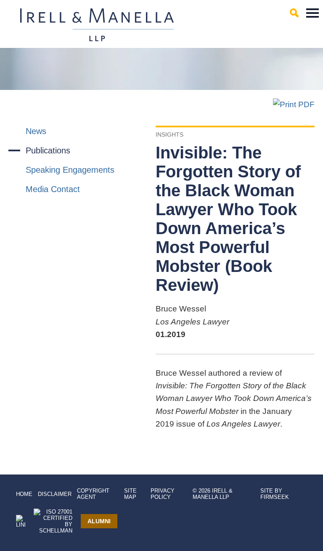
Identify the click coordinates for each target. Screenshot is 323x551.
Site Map (130, 494)
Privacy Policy (163, 494)
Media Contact (53, 189)
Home (24, 494)
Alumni (99, 521)
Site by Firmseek (274, 494)
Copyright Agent (93, 494)
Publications (48, 150)
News (36, 131)
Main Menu (312, 13)
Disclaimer (54, 494)
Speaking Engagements (70, 169)
